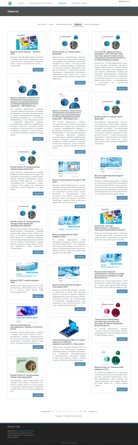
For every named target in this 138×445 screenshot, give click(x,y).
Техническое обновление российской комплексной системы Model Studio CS (109, 322)
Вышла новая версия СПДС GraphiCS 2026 (65, 235)
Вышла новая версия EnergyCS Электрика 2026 (67, 285)
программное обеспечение (25, 431)
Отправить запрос (79, 3)
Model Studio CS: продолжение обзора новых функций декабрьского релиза (25, 223)
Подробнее (38, 70)
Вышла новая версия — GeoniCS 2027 (25, 52)
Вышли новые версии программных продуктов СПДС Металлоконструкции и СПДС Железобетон (109, 274)
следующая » (93, 411)
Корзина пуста (125, 1)
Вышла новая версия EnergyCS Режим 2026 (109, 176)
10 (85, 411)
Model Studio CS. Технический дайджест (109, 368)
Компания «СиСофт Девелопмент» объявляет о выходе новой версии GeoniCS (110, 228)
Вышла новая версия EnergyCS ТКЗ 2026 (69, 181)
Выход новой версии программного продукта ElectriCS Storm (26, 327)
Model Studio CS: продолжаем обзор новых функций (24, 376)
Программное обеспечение (41, 3)
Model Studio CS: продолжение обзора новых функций (25, 168)
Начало (21, 3)
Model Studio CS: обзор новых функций (66, 52)
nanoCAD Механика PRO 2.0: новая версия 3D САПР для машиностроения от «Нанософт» (69, 342)
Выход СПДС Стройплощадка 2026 (24, 281)
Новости (62, 3)
